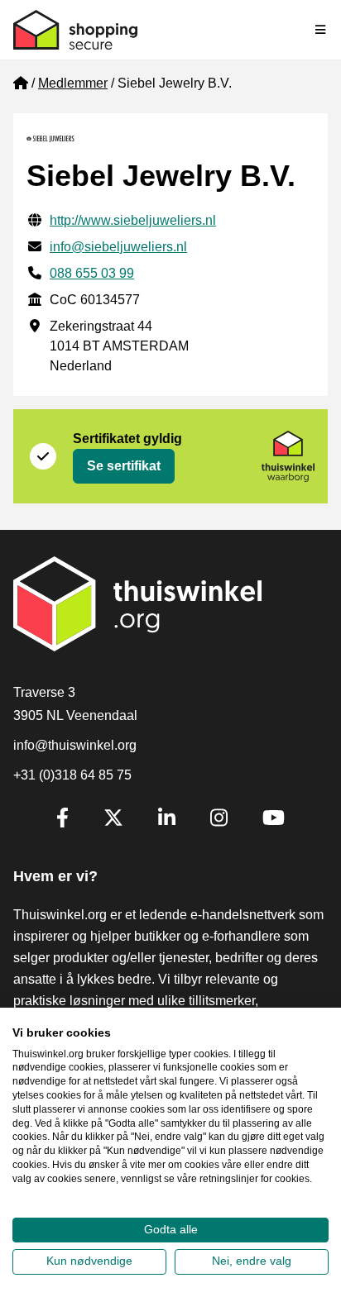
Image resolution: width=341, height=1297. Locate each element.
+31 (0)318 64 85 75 (72, 775)
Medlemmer (73, 83)
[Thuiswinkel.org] (75, 30)
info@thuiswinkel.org (75, 745)
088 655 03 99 (92, 273)
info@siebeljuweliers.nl (118, 247)
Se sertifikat (124, 466)
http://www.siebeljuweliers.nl (133, 220)
